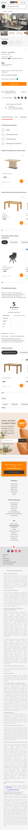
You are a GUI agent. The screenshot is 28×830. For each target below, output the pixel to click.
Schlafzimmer (14, 485)
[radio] (14, 315)
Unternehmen (14, 534)
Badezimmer (14, 489)
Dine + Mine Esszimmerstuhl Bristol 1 (11, 248)
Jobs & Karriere (14, 536)
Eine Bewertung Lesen (16, 58)
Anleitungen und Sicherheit (13, 143)
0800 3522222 (11, 106)
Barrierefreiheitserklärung (9, 562)
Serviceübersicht (14, 503)
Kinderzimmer (14, 491)
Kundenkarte (14, 504)
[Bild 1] (4, 33)
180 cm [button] (18, 42)
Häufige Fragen (14, 524)
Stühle (4, 242)
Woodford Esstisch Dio (7, 195)
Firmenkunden (14, 515)
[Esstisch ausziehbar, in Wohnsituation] (14, 22)
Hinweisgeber (6, 560)
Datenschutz (6, 558)
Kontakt (14, 529)
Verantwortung (14, 540)
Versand (10, 64)
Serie (16, 117)
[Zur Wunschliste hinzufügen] (26, 49)
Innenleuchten (13, 242)
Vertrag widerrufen (14, 525)
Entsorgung (14, 527)
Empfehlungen (24, 117)
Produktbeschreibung (7, 117)
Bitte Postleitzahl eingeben (9, 75)
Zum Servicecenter (14, 472)
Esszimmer (14, 492)
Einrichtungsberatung (14, 512)
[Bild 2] (12, 33)
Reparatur (14, 533)
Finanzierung (14, 506)
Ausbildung (14, 538)
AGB (4, 556)
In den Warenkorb (14, 84)
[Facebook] (19, 98)
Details (8, 130)
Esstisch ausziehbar (7, 358)
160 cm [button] (11, 42)
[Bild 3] (19, 33)
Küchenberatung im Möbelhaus (14, 513)
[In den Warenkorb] (21, 181)
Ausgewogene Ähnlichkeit (9, 352)
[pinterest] (12, 551)
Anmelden (22, 440)
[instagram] (16, 551)
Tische (3, 398)
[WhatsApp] (15, 98)
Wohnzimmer (14, 483)
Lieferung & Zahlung (14, 531)
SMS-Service (14, 508)
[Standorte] (21, 2)
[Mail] (26, 98)
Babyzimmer (14, 487)
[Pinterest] (22, 98)
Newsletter (14, 510)
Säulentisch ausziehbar (7, 153)
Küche (14, 494)
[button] (3, 2)
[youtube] (20, 551)
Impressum (6, 554)
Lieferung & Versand (12, 134)
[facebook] (8, 551)
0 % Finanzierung (11, 139)
